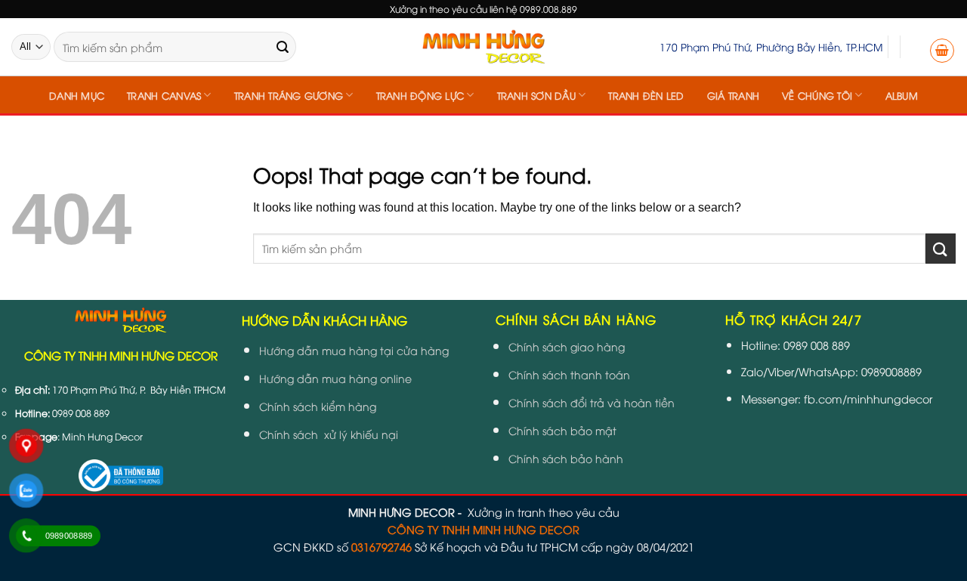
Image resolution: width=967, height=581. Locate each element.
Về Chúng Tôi (817, 95)
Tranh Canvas (164, 95)
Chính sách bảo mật (562, 430)
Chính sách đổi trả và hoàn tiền (591, 402)
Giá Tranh (733, 95)
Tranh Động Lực (420, 95)
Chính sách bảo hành (565, 458)
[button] (942, 51)
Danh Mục (76, 95)
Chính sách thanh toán (569, 374)
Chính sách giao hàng (566, 346)
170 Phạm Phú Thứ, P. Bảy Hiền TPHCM (139, 389)
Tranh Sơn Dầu (536, 95)
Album (901, 95)
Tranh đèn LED (646, 95)
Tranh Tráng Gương (288, 95)
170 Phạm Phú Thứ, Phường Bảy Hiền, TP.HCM (771, 46)
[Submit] (282, 47)
